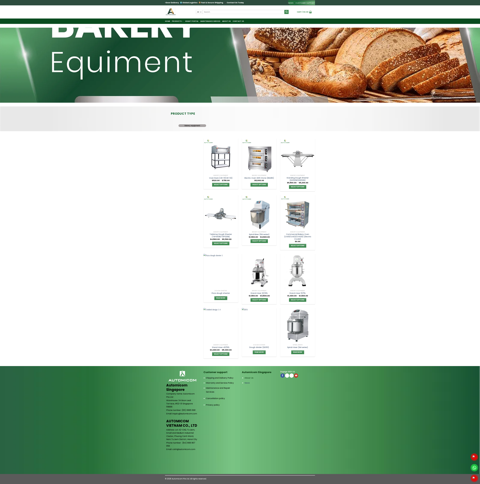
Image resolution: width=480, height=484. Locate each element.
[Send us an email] (287, 375)
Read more (220, 298)
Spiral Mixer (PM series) (259, 234)
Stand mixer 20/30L (259, 293)
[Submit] (286, 12)
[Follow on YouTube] (296, 375)
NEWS (290, 3)
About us (226, 21)
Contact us (238, 21)
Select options (221, 185)
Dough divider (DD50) (259, 347)
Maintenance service (210, 21)
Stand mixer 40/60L (221, 347)
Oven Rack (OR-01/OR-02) (220, 178)
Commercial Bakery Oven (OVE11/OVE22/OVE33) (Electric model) (297, 236)
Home (167, 21)
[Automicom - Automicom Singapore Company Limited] (178, 12)
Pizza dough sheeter (221, 293)
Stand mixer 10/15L (298, 293)
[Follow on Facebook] (282, 375)
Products (177, 21)
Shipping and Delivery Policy (219, 377)
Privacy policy (213, 404)
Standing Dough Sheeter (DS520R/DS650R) (298, 179)
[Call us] (292, 375)
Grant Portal (192, 21)
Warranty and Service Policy (220, 382)
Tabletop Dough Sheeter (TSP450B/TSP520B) (221, 235)
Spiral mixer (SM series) (297, 347)
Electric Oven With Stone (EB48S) (259, 178)
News (247, 382)
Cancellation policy (215, 398)
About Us (248, 377)
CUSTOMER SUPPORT (305, 3)
